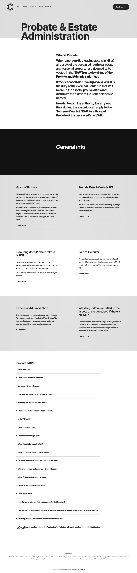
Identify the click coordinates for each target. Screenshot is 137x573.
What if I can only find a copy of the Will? (33, 452)
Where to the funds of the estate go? (32, 485)
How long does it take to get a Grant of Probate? (36, 394)
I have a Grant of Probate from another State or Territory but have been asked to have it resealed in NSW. (58, 510)
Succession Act (103, 331)
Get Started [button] (120, 7)
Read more (22, 225)
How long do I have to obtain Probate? (32, 402)
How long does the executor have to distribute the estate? (40, 519)
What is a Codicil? (25, 494)
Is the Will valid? (24, 419)
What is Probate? (24, 369)
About (25, 7)
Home (18, 7)
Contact (48, 7)
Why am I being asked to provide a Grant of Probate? (38, 469)
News (41, 7)
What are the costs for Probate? (30, 378)
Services (33, 7)
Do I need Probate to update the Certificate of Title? (38, 461)
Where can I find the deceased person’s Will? (35, 411)
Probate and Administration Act (77, 76)
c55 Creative (80, 569)
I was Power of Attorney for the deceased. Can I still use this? (41, 502)
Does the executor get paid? (29, 436)
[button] (37, 227)
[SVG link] (10, 7)
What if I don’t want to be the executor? (33, 477)
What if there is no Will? (27, 427)
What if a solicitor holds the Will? (30, 444)
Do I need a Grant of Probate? (29, 386)
